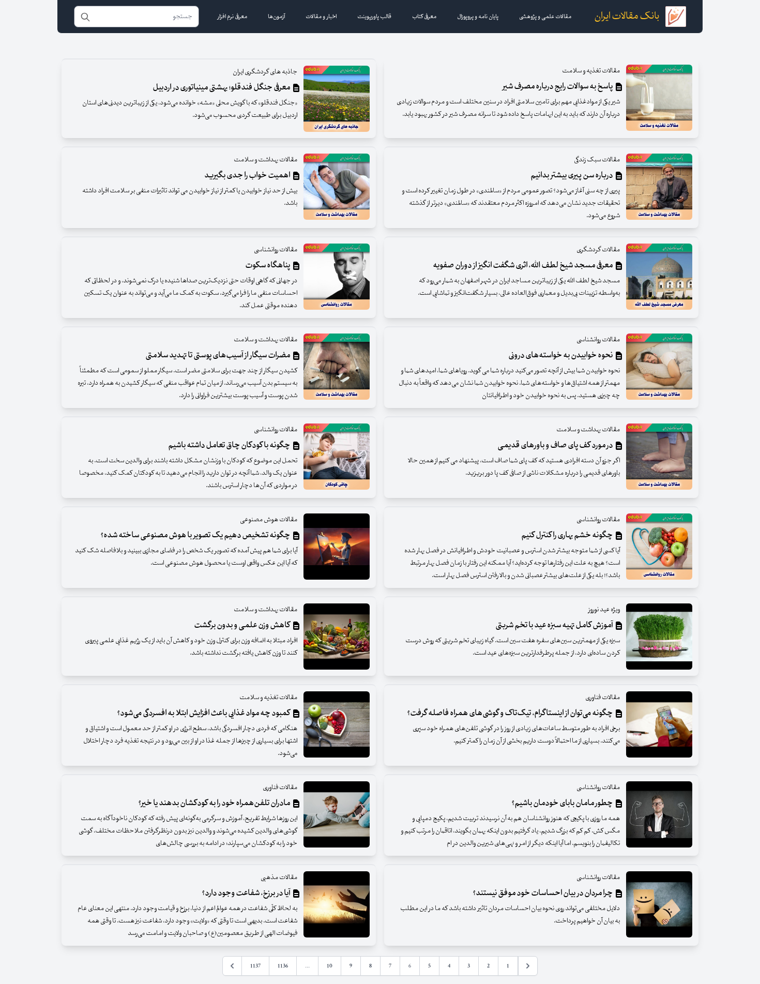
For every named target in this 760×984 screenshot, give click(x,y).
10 (329, 966)
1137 (255, 966)
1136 (283, 966)
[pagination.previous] (528, 966)
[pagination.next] (232, 966)
